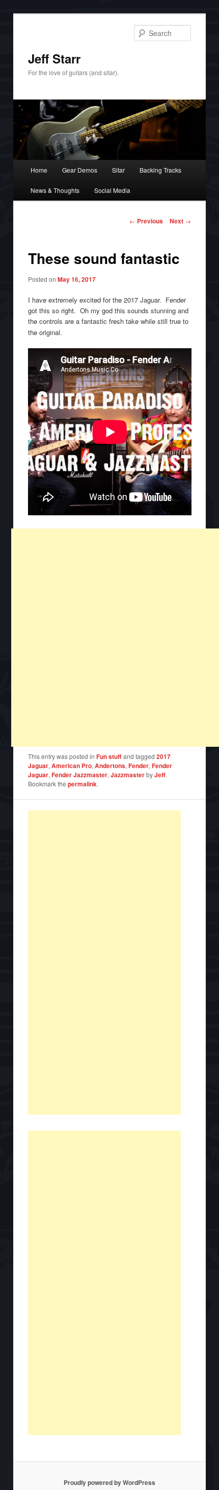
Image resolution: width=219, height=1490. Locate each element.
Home (39, 169)
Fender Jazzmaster (79, 774)
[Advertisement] (104, 962)
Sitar (118, 169)
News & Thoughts (55, 190)
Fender (138, 765)
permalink (82, 783)
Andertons (110, 765)
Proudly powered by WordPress (109, 1482)
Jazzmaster (128, 774)
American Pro (71, 765)
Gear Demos (79, 169)
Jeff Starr (54, 58)
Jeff (160, 774)
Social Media (112, 190)
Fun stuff (109, 756)
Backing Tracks (160, 169)
